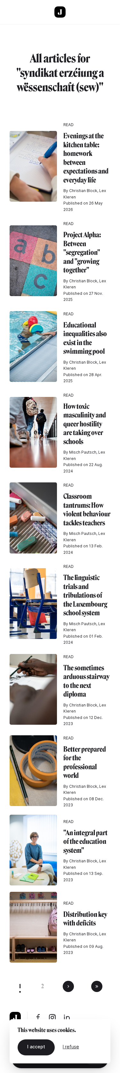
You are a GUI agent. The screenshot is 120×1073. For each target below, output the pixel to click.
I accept (36, 1046)
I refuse (71, 1046)
